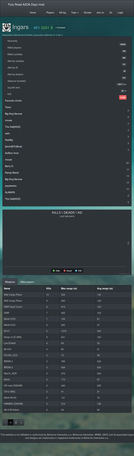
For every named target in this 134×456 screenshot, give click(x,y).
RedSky (9, 139)
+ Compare (60, 27)
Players (50, 12)
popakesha (11, 185)
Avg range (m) (105, 288)
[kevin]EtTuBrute (13, 146)
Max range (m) (69, 288)
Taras (8, 107)
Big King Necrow (13, 113)
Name (7, 288)
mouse (8, 120)
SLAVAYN (10, 192)
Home (33, 12)
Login (120, 12)
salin (7, 133)
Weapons (10, 281)
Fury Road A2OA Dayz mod (26, 4)
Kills (48, 288)
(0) (110, 12)
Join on (100, 12)
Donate (87, 12)
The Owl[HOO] (12, 126)
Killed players (27, 281)
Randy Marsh (12, 172)
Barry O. (9, 166)
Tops (74, 12)
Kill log (62, 12)
